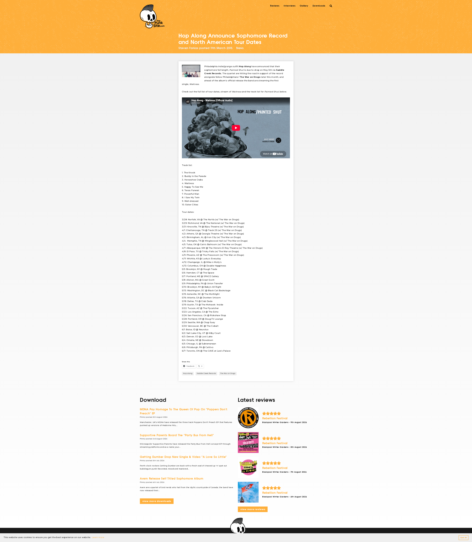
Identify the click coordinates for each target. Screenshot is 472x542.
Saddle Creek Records (206, 373)
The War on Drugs (227, 373)
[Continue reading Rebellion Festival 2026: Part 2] (248, 467)
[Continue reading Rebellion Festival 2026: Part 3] (248, 442)
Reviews (274, 5)
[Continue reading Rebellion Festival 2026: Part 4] (248, 417)
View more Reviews (252, 509)
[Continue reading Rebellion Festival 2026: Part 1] (248, 492)
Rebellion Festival (275, 418)
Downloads (319, 5)
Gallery (304, 5)
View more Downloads (156, 501)
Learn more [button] (98, 537)
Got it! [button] (463, 537)
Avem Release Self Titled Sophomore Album (171, 478)
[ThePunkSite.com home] (152, 16)
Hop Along (187, 373)
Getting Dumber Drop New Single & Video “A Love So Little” (183, 457)
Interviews (289, 5)
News (240, 48)
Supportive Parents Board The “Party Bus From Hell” (177, 435)
